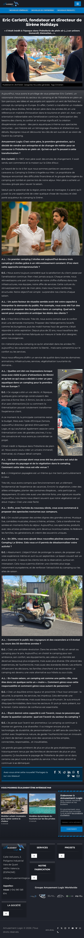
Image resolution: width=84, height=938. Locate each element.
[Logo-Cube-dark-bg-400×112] (69, 896)
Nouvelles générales (41, 85)
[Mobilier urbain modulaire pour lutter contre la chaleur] (14, 794)
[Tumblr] (78, 772)
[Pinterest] (68, 776)
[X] (59, 772)
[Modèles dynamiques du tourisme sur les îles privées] (42, 794)
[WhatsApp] (73, 772)
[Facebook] (55, 772)
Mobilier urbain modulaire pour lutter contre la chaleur (13, 818)
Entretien (59, 85)
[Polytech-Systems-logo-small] (78, 896)
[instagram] (65, 928)
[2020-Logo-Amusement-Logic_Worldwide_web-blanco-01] (33, 896)
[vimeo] (76, 928)
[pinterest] (69, 928)
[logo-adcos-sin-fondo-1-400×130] (60, 896)
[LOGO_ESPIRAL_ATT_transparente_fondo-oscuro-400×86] (51, 896)
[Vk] (73, 776)
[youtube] (72, 928)
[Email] (78, 776)
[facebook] (58, 928)
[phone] (58, 932)
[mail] (80, 928)
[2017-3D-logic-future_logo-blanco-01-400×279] (42, 894)
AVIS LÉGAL (50, 930)
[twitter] (61, 928)
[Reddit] (64, 772)
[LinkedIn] (69, 772)
